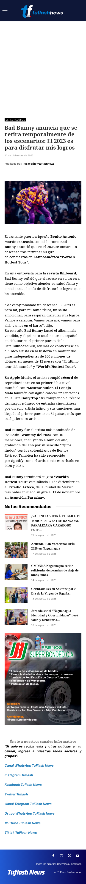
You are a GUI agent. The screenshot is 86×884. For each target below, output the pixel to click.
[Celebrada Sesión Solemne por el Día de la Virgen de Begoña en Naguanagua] (16, 595)
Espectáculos (15, 119)
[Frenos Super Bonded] (43, 679)
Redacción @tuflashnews (38, 163)
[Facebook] (9, 175)
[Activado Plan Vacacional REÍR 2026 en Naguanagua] (16, 550)
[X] (19, 175)
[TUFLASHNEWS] (42, 11)
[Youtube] (77, 856)
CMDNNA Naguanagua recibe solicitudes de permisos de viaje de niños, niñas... (54, 570)
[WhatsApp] (40, 175)
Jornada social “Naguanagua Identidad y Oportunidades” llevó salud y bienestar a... (54, 615)
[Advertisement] (43, 66)
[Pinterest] (30, 175)
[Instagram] (61, 856)
